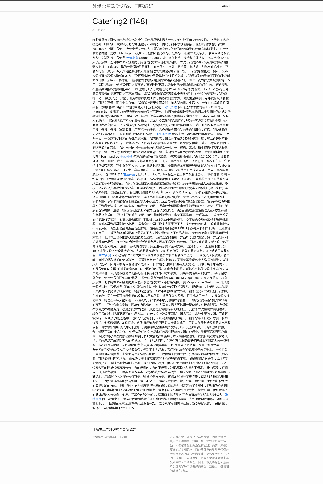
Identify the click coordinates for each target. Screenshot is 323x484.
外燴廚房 (132, 57)
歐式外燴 (171, 107)
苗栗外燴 (129, 174)
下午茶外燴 (163, 134)
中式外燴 (126, 156)
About (226, 6)
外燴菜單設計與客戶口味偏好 (122, 6)
